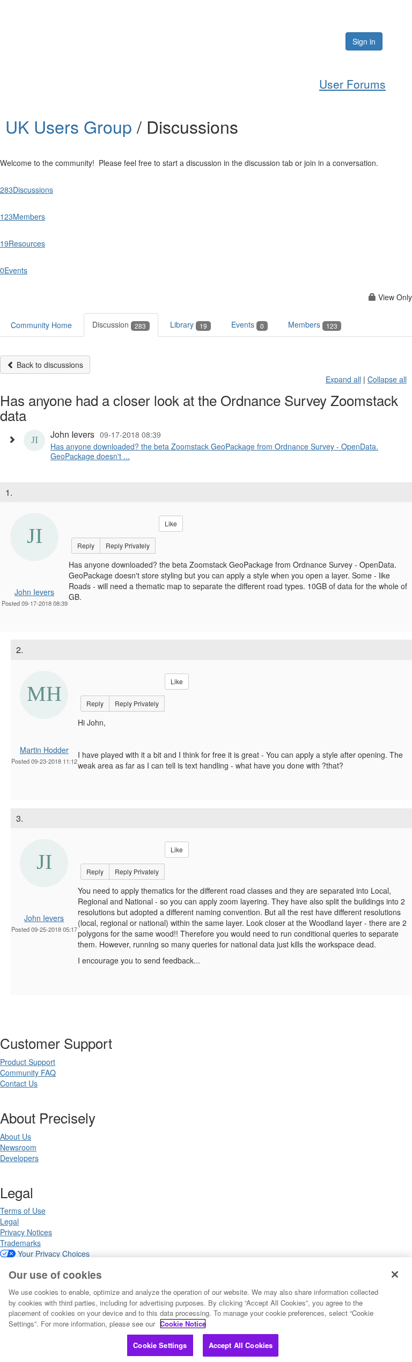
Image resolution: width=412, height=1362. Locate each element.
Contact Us (19, 1083)
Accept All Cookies (241, 1345)
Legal (9, 1221)
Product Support (27, 1061)
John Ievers (34, 591)
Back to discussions (48, 364)
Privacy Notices (26, 1232)
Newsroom (18, 1147)
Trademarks (20, 1242)
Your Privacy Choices (54, 1253)
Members (312, 324)
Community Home (41, 325)
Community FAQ (28, 1072)
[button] (14, 439)
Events (247, 324)
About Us (15, 1136)
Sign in (364, 41)
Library (188, 324)
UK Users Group (71, 126)
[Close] (395, 1274)
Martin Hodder (44, 749)
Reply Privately (128, 545)
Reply (85, 545)
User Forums (352, 84)
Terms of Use (23, 1210)
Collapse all (387, 379)
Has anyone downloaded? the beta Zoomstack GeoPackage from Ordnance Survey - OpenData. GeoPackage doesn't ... (214, 451)
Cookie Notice (183, 1323)
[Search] (304, 41)
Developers (19, 1158)
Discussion (119, 324)
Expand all (343, 379)
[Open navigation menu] (399, 41)
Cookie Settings (160, 1345)
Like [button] (171, 523)
